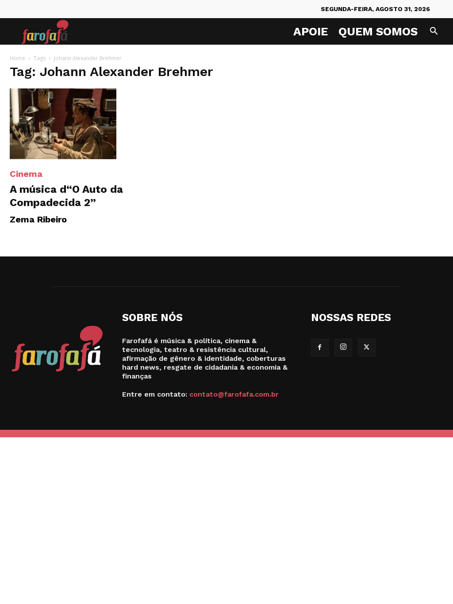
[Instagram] (343, 347)
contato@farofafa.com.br (234, 394)
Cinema (26, 173)
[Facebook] (320, 347)
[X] (367, 347)
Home (17, 58)
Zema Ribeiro (38, 219)
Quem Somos (378, 31)
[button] (433, 32)
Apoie (310, 31)
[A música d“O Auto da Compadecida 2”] (76, 123)
